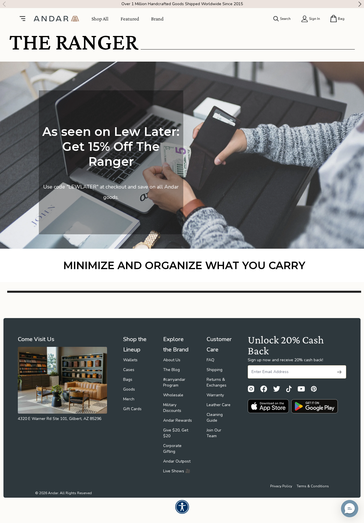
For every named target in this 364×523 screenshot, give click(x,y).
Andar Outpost (176, 461)
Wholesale (173, 395)
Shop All (100, 18)
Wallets (130, 360)
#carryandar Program (174, 382)
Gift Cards (132, 409)
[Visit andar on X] (276, 388)
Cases (128, 369)
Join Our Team (214, 433)
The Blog (171, 369)
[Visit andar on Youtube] (301, 388)
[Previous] (2, 4)
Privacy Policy (281, 486)
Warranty (215, 395)
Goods (129, 389)
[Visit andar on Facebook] (263, 388)
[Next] (361, 4)
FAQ (210, 360)
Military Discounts (172, 407)
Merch (128, 399)
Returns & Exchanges (216, 382)
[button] (349, 508)
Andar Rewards (177, 420)
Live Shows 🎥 (176, 471)
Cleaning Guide (215, 417)
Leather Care (218, 405)
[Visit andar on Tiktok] (289, 388)
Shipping (214, 369)
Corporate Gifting (172, 448)
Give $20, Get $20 (175, 433)
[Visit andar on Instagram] (251, 389)
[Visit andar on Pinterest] (314, 389)
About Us (171, 360)
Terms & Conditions (313, 486)
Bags (127, 379)
